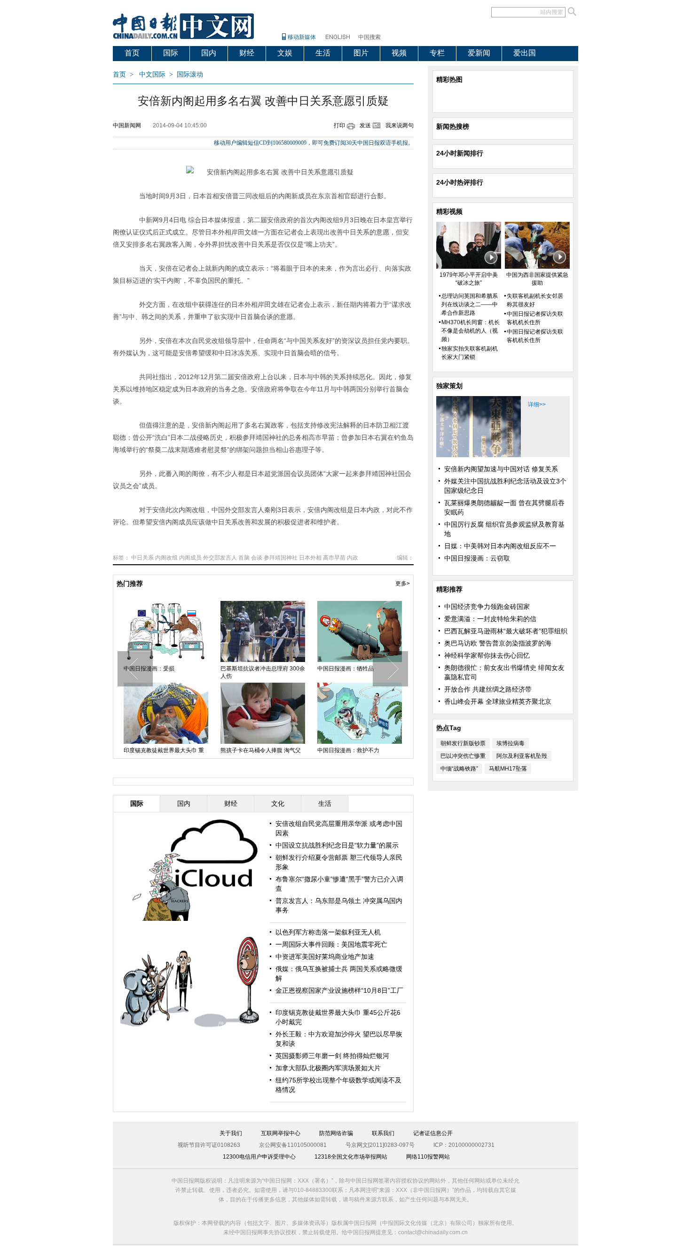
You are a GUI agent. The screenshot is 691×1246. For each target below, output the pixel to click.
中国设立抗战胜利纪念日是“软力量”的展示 (337, 845)
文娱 (284, 53)
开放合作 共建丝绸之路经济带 (488, 689)
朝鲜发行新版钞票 (463, 743)
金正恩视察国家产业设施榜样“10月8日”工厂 (339, 990)
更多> (402, 583)
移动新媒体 (302, 37)
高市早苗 (334, 557)
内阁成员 (190, 557)
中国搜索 (369, 37)
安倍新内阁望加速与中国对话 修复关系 (501, 469)
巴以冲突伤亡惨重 (463, 756)
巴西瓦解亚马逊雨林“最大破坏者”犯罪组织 (505, 631)
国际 (170, 53)
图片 (361, 53)
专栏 (437, 53)
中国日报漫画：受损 (149, 668)
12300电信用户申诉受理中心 (259, 1156)
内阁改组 (166, 557)
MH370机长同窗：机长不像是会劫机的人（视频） (470, 331)
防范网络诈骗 (336, 1133)
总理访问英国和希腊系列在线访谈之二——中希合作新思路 (469, 304)
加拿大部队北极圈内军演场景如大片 (328, 1068)
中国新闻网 (127, 125)
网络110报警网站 (428, 1156)
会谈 (256, 557)
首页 (132, 53)
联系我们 (383, 1133)
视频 (399, 53)
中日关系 (142, 557)
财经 (246, 53)
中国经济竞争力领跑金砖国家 (487, 606)
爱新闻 (479, 53)
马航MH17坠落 (508, 768)
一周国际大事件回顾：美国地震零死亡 (331, 944)
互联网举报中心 (280, 1133)
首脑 (244, 557)
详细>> (537, 404)
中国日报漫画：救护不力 (348, 750)
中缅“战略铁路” (459, 768)
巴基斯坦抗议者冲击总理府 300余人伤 (262, 672)
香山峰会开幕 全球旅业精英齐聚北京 (497, 701)
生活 (322, 53)
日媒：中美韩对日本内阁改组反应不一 (500, 546)
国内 (208, 53)
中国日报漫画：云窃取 (477, 558)
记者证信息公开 (433, 1133)
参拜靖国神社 (281, 557)
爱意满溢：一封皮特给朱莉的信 (490, 619)
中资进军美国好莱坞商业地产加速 (324, 956)
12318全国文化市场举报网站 (350, 1156)
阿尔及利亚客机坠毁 (521, 756)
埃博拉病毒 (510, 743)
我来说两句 (399, 125)
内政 (352, 557)
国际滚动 (190, 74)
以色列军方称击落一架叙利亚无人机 (328, 932)
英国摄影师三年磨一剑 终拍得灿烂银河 (332, 1055)
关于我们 (231, 1133)
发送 (365, 125)
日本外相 (310, 557)
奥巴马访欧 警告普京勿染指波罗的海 (497, 643)
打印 (339, 125)
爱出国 (524, 53)
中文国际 (152, 74)
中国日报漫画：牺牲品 (345, 668)
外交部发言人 (220, 557)
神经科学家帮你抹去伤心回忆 (487, 655)
